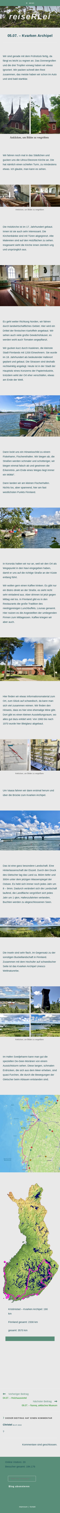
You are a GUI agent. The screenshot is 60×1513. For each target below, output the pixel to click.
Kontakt (32, 1507)
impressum (23, 1507)
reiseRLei (30, 16)
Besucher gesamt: (15, 1466)
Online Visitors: (14, 1462)
